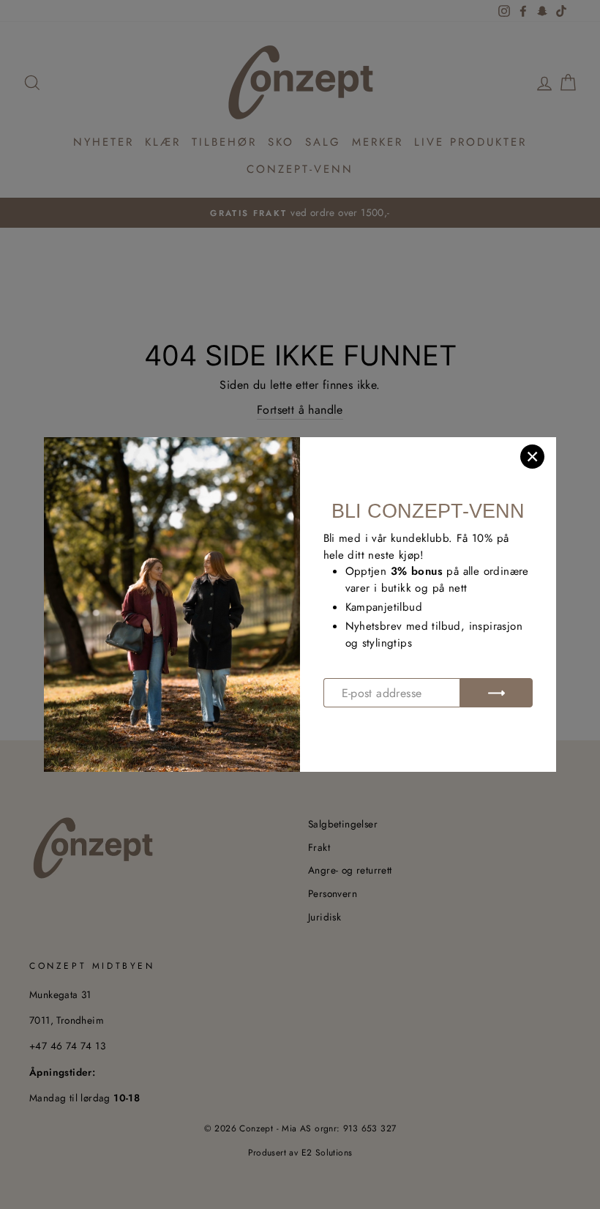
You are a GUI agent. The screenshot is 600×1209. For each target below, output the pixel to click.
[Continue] (496, 692)
